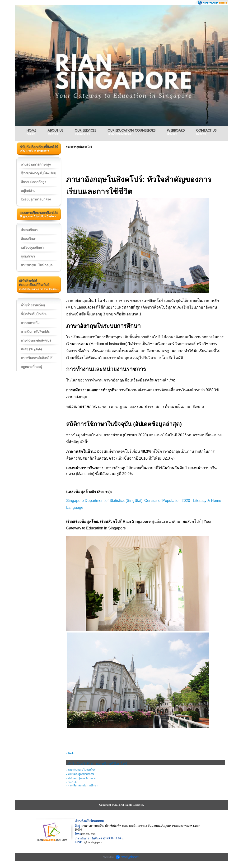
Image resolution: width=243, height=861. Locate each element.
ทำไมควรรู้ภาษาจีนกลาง (81, 778)
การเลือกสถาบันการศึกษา (83, 785)
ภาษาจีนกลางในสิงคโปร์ (81, 769)
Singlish (72, 781)
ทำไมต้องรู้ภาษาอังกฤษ (81, 774)
